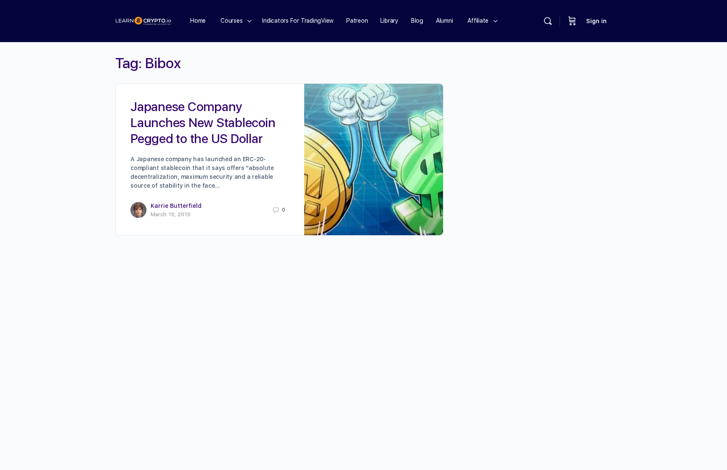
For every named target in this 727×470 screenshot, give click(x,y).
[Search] (547, 21)
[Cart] (572, 21)
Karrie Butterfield (176, 205)
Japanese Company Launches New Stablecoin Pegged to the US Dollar (202, 122)
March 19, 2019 (171, 214)
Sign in (596, 21)
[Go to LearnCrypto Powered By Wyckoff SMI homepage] (143, 20)
